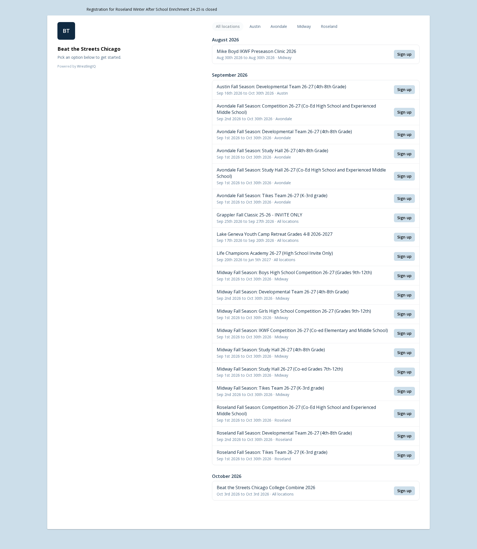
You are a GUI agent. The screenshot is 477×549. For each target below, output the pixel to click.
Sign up (404, 54)
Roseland (329, 26)
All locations (228, 26)
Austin (255, 26)
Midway (304, 26)
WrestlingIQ (86, 66)
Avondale (279, 26)
